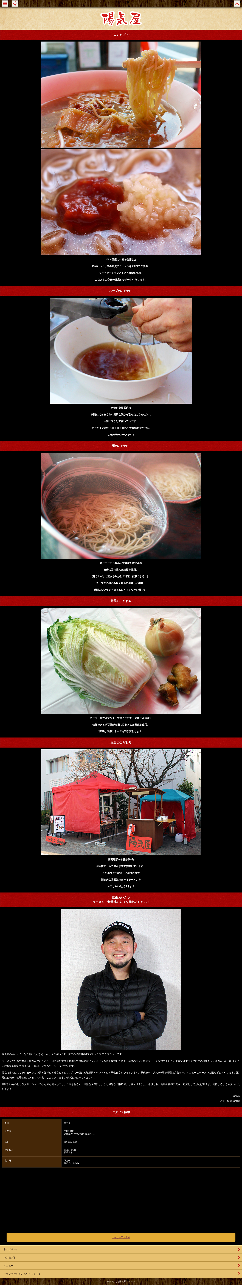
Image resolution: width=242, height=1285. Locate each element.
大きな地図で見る (121, 1237)
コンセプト (10, 1257)
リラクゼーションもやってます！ (22, 1273)
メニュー (8, 1265)
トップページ (11, 1249)
